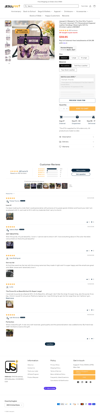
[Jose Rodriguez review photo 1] (9, 273)
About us (30, 365)
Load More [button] (50, 344)
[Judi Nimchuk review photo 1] (9, 333)
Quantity (62, 105)
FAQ (84, 377)
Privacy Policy (55, 365)
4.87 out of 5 (23, 171)
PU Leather (65, 66)
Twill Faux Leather (81, 66)
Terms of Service (55, 371)
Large (74, 58)
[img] (10, 198)
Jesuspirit (11, 411)
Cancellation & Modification (59, 380)
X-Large (84, 58)
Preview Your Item (77, 100)
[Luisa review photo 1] (9, 304)
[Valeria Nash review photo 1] (9, 245)
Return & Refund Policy (57, 374)
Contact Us (31, 368)
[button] (45, 11)
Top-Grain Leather (68, 70)
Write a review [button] (80, 170)
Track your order (33, 371)
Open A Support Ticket (82, 372)
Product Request (33, 377)
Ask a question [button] (81, 174)
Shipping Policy (55, 368)
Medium (64, 58)
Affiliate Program (33, 374)
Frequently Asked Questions (59, 377)
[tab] (8, 24)
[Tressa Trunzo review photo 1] (9, 216)
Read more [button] (10, 298)
